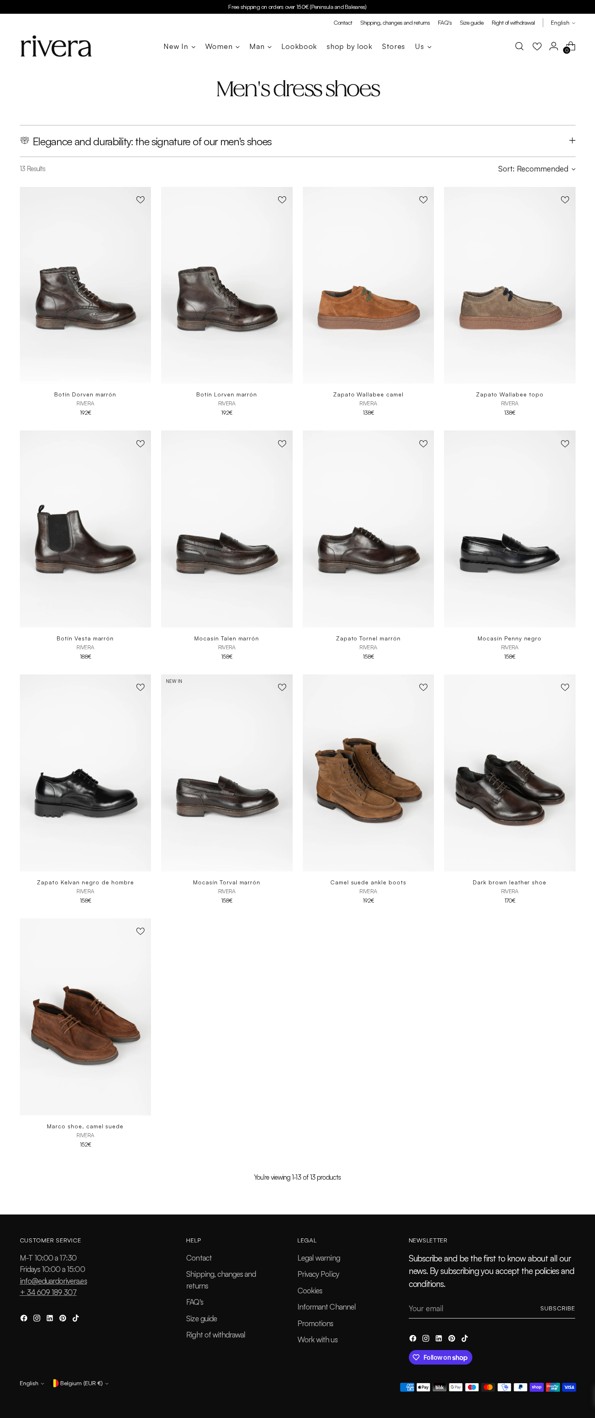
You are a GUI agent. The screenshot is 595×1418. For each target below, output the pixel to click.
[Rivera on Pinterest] (63, 1319)
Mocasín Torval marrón (226, 882)
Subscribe (558, 1308)
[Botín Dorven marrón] (85, 285)
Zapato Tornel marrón (368, 638)
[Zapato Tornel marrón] (368, 528)
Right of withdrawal (215, 1335)
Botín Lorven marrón (226, 394)
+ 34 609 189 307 (48, 1292)
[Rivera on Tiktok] (76, 1319)
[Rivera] (56, 46)
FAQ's (194, 1302)
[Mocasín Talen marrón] (227, 528)
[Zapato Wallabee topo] (510, 285)
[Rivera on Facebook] (25, 1319)
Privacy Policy (318, 1274)
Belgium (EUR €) (81, 1383)
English (560, 22)
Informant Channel (327, 1307)
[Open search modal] (519, 46)
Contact (198, 1258)
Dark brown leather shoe (509, 882)
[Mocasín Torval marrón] (227, 772)
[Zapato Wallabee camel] (368, 285)
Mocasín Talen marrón (226, 638)
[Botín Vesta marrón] (85, 528)
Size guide (201, 1318)
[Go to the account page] (554, 46)
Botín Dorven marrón (85, 394)
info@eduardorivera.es (53, 1281)
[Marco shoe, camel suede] (85, 1016)
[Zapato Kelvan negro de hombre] (85, 772)
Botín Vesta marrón (85, 638)
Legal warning (319, 1258)
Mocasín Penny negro (510, 638)
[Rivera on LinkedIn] (50, 1319)
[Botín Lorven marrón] (227, 285)
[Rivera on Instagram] (37, 1319)
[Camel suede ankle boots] (368, 772)
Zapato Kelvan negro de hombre (85, 882)
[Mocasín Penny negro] (510, 528)
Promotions (316, 1323)
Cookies (310, 1290)
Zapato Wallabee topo (510, 394)
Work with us (318, 1339)
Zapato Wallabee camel (368, 394)
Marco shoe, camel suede (85, 1126)
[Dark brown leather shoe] (510, 772)
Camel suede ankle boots (368, 882)
